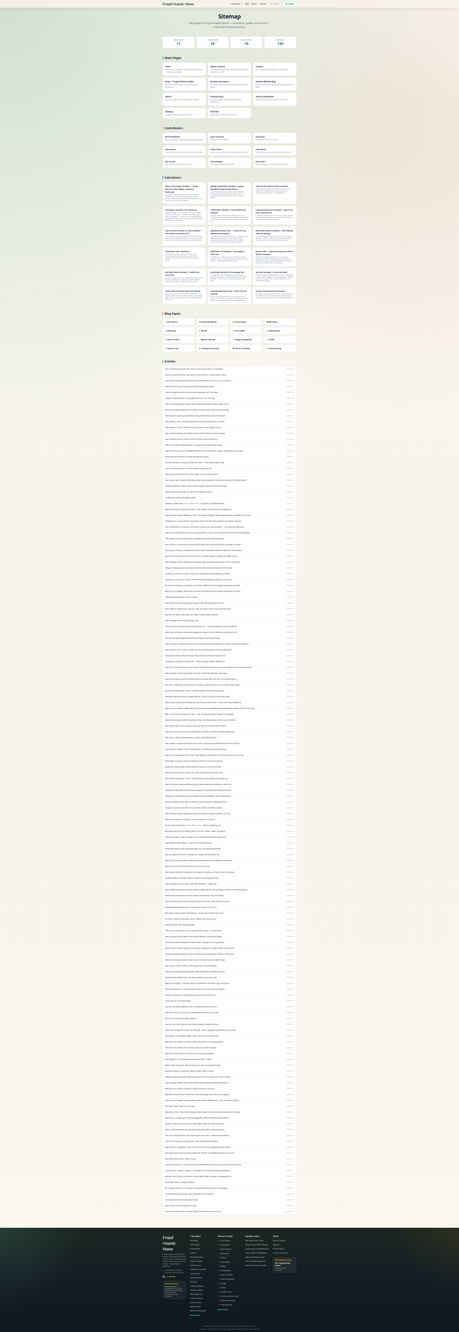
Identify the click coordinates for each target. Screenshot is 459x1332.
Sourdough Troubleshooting (256, 1248)
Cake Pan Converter (198, 1269)
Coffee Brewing (196, 1298)
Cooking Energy (196, 1286)
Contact (263, 4)
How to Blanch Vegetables (256, 1253)
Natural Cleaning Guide (254, 1257)
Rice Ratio (194, 1240)
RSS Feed (172, 1277)
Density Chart (195, 1302)
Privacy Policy (278, 1248)
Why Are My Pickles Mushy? (256, 1244)
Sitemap (276, 1244)
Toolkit (291, 4)
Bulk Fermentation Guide (255, 1265)
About (254, 4)
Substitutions (195, 1265)
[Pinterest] (164, 1277)
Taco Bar (193, 1282)
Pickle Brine (195, 1248)
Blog (247, 4)
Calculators (235, 4)
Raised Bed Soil (196, 1294)
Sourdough (194, 1244)
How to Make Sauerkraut (255, 1261)
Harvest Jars (195, 1273)
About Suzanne (279, 1240)
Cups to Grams (196, 1261)
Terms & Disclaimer (281, 1253)
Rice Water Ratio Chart (254, 1240)
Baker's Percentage (198, 1310)
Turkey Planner (196, 1277)
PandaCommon (170, 1287)
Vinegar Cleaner (196, 1290)
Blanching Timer (197, 1257)
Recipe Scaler (195, 1306)
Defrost (193, 1253)
